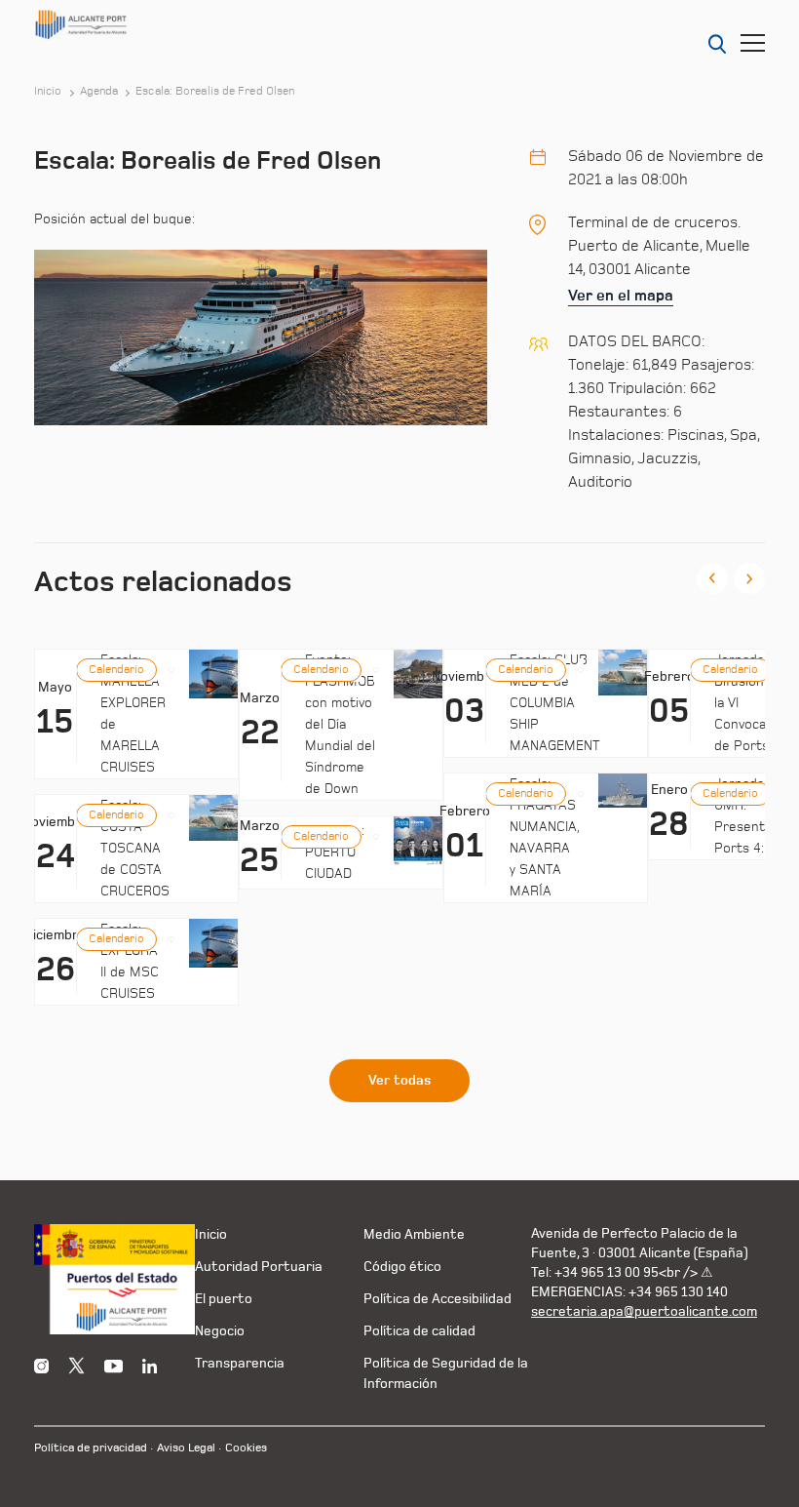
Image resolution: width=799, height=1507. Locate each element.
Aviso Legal (186, 1448)
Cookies (246, 1448)
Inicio (48, 92)
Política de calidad (419, 1331)
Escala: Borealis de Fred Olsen (214, 92)
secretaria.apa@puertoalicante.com (644, 1311)
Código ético (402, 1266)
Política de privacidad (90, 1448)
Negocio (220, 1331)
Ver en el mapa (620, 295)
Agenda (99, 92)
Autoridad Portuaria (259, 1266)
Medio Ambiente (414, 1234)
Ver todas (399, 1081)
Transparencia (240, 1363)
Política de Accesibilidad (437, 1298)
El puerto (223, 1298)
